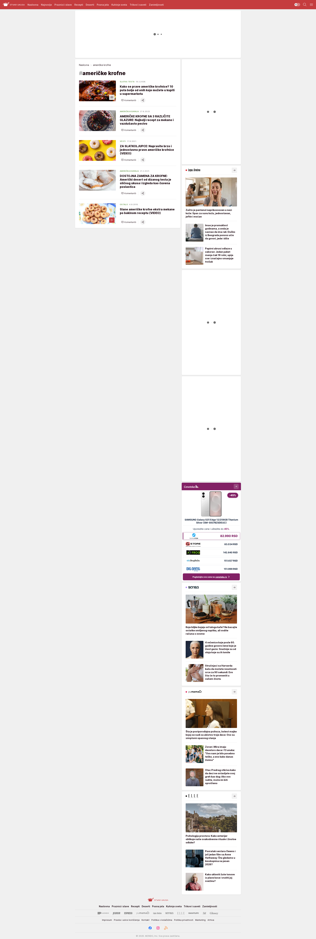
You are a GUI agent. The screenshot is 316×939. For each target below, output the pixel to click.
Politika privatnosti (183, 920)
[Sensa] (169, 913)
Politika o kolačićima (161, 920)
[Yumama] (142, 913)
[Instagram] (158, 928)
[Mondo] (103, 913)
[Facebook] (150, 928)
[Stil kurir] (204, 913)
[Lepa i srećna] (157, 913)
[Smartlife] (193, 913)
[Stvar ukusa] (14, 4)
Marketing (200, 920)
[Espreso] (128, 913)
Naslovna (84, 65)
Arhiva (211, 920)
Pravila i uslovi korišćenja (127, 920)
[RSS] (166, 928)
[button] (128, 100)
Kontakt (145, 920)
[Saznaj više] (234, 170)
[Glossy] (214, 913)
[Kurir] (116, 913)
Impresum (107, 920)
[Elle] (180, 913)
